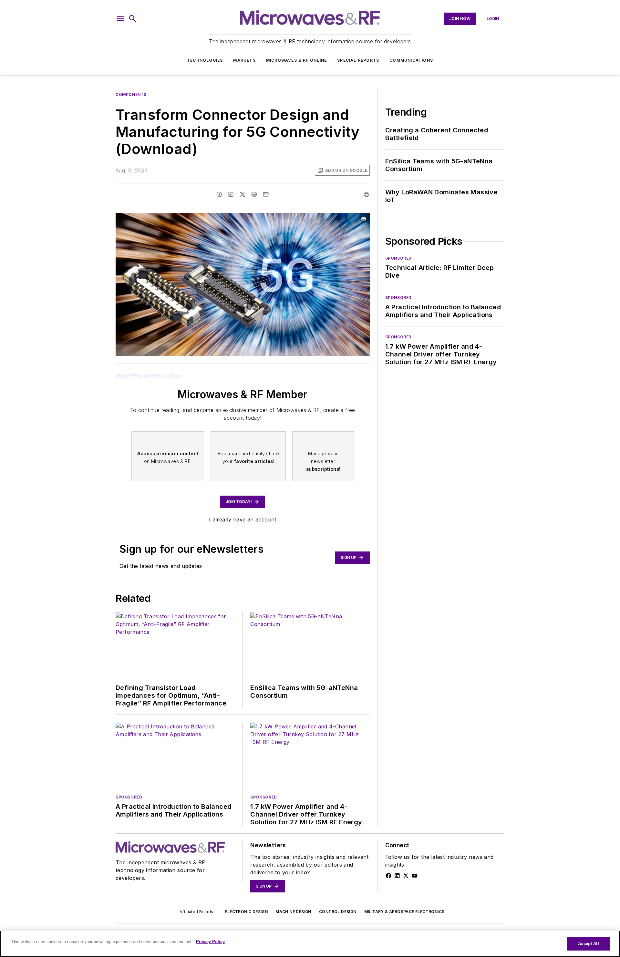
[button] (120, 19)
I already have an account (242, 519)
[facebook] (219, 194)
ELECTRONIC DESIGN (246, 911)
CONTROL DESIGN (337, 911)
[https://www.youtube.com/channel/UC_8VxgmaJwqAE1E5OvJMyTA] (414, 875)
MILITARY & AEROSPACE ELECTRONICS (404, 911)
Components (131, 94)
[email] (266, 194)
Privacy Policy (210, 941)
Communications (411, 60)
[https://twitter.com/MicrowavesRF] (406, 875)
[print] (366, 194)
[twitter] (242, 194)
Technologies (205, 60)
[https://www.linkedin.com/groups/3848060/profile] (397, 875)
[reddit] (254, 194)
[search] (133, 19)
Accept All (588, 943)
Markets (244, 60)
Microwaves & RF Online (296, 60)
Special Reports (358, 60)
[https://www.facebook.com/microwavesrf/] (388, 875)
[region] (310, 944)
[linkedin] (231, 194)
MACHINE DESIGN (293, 911)
